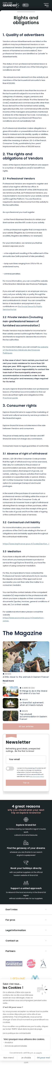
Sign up (26, 783)
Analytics (9, 1042)
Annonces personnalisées (16, 1046)
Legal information (16, 930)
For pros (10, 920)
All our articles (26, 726)
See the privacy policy (37, 777)
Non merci (8, 1057)
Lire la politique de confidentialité (17, 1033)
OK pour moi (43, 1057)
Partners (10, 951)
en (24, 5)
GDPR (26, 1062)
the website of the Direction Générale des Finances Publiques (25, 350)
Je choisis (26, 1057)
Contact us (12, 941)
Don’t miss (11, 910)
